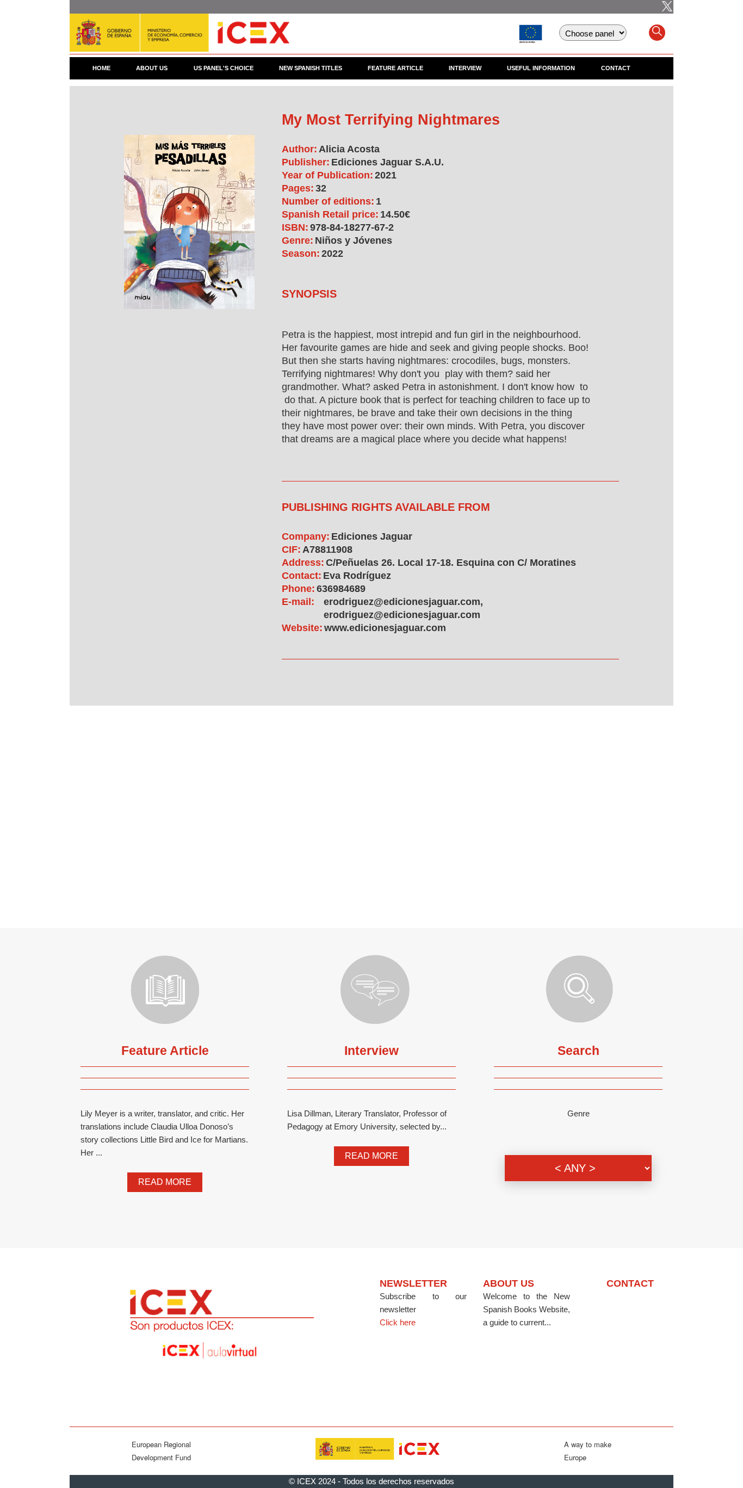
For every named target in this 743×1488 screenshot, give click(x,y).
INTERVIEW (465, 68)
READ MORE (164, 1182)
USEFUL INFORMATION (541, 68)
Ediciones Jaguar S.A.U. (387, 162)
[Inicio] (179, 27)
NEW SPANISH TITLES (310, 68)
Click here (398, 1322)
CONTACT (615, 68)
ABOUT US (152, 68)
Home (101, 68)
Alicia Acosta (349, 149)
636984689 (341, 588)
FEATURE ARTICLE (395, 68)
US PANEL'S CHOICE (223, 68)
